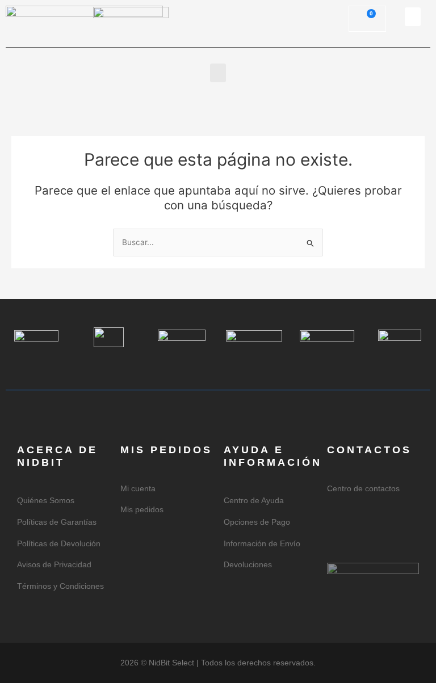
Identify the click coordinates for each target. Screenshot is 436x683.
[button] (413, 16)
